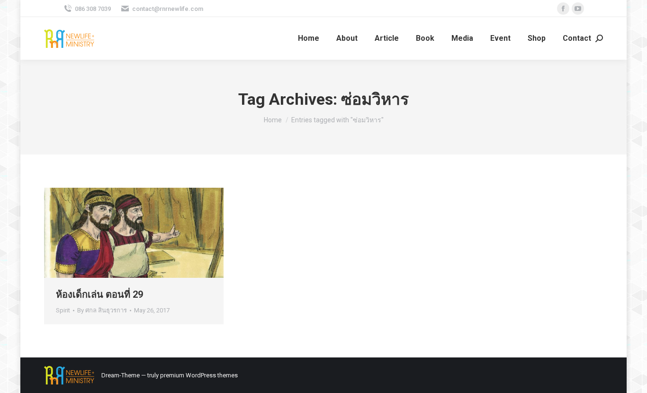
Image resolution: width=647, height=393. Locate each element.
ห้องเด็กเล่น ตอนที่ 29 (99, 294)
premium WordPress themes (199, 375)
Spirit (63, 310)
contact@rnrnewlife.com (167, 8)
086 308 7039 (93, 8)
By (102, 310)
